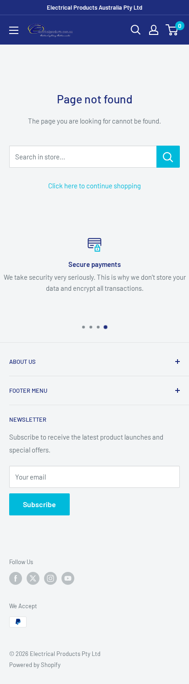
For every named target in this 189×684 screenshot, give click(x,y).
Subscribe (39, 504)
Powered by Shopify (35, 664)
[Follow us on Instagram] (50, 578)
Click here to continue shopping (94, 185)
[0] (172, 29)
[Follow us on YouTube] (67, 578)
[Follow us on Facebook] (15, 578)
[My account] (153, 30)
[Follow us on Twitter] (33, 578)
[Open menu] (13, 30)
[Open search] (136, 30)
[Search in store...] (168, 157)
